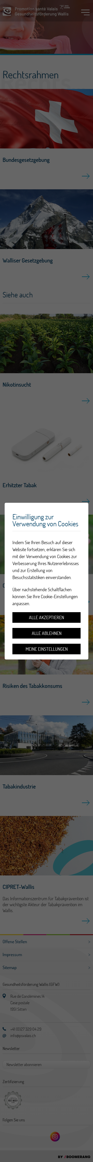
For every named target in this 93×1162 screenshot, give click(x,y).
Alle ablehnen (46, 633)
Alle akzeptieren (46, 617)
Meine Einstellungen (47, 649)
